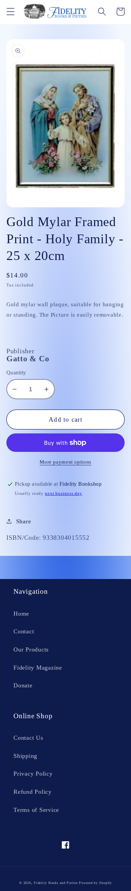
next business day (63, 493)
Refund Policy (32, 791)
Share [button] (23, 521)
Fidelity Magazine (37, 667)
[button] (10, 11)
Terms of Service (36, 809)
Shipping (25, 755)
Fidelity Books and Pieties (56, 883)
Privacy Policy (33, 773)
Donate (23, 685)
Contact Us (28, 737)
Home (21, 613)
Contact (23, 631)
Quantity (16, 373)
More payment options (65, 462)
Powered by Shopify (95, 883)
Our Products (31, 649)
